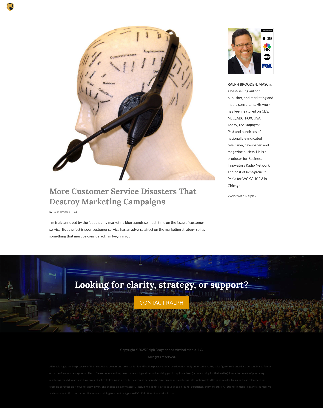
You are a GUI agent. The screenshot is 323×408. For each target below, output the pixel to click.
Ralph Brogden (61, 211)
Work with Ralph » (242, 196)
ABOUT (294, 7)
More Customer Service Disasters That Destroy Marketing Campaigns (122, 196)
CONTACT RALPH (161, 302)
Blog (74, 211)
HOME (279, 7)
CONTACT (310, 7)
